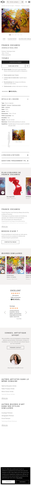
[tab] (15, 99)
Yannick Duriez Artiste (8, 394)
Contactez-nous (10, 242)
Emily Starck (11, 277)
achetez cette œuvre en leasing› (16, 86)
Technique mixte (16, 105)
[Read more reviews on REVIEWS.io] (15, 300)
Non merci (23, 481)
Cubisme (7, 107)
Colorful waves (10, 275)
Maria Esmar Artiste (7, 391)
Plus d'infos (19, 477)
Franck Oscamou (11, 45)
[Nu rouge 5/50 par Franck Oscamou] (15, 186)
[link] (22, 1)
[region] (15, 312)
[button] (29, 2)
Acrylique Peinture (7, 413)
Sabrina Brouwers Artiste (9, 386)
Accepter (8, 481)
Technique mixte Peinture (9, 421)
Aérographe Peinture (8, 415)
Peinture (17, 5)
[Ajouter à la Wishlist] (27, 66)
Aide (4, 38)
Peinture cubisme (26, 5)
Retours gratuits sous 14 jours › (11, 75)
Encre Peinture (6, 418)
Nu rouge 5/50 (10, 196)
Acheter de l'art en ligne (8, 5)
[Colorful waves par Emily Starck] (15, 265)
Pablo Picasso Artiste (8, 388)
